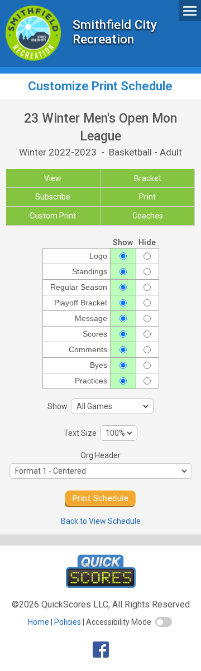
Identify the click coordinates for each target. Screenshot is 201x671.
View (52, 178)
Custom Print (53, 215)
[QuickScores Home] (101, 585)
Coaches (147, 215)
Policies (67, 621)
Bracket (147, 178)
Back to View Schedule (101, 521)
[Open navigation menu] (190, 10)
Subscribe (52, 196)
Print (147, 196)
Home (38, 621)
